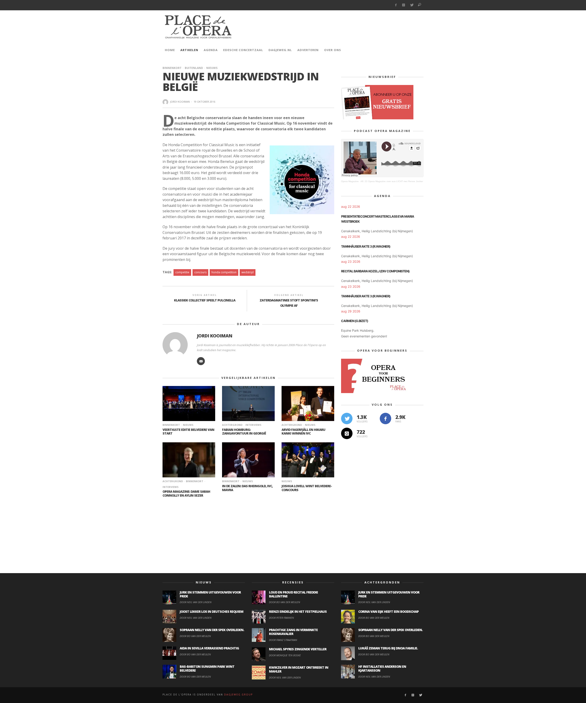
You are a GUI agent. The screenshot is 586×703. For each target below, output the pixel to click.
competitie (182, 272)
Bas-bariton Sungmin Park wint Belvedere (207, 668)
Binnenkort (172, 68)
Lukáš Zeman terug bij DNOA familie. (388, 648)
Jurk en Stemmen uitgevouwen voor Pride (210, 594)
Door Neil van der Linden (196, 602)
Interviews (253, 425)
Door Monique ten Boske (285, 655)
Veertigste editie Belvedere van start (188, 431)
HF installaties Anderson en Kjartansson (382, 668)
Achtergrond (232, 425)
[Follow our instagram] (347, 433)
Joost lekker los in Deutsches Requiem (211, 611)
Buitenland (194, 68)
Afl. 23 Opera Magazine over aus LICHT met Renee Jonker (392, 181)
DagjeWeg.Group (238, 694)
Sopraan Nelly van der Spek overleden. (212, 630)
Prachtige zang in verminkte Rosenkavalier (293, 632)
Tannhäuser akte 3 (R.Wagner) (365, 246)
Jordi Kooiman (180, 101)
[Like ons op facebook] (385, 418)
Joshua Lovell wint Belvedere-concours (307, 488)
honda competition (224, 272)
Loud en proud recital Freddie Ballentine (293, 594)
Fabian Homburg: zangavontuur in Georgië (244, 431)
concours (200, 272)
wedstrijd (247, 272)
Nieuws (211, 68)
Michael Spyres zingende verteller (297, 649)
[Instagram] (403, 5)
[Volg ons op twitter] (347, 418)
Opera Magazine (350, 181)
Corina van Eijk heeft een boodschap (388, 611)
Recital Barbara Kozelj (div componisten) (375, 271)
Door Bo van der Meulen (195, 636)
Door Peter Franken (281, 617)
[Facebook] (395, 5)
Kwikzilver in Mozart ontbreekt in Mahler (298, 669)
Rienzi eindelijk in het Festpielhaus (298, 611)
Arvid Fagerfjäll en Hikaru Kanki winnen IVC (303, 431)
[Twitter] (411, 5)
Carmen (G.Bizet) (354, 321)
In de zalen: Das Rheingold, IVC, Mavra (247, 488)
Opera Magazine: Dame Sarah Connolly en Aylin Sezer (186, 493)
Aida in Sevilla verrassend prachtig (209, 648)
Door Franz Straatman (283, 640)
